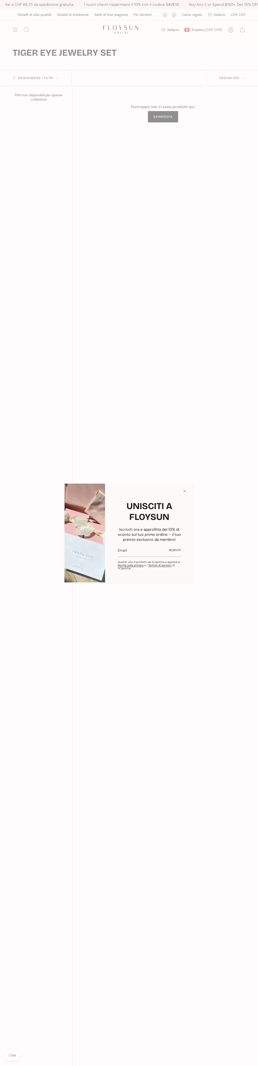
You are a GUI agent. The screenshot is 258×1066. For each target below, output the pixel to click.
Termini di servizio (160, 565)
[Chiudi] (184, 491)
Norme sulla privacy (131, 565)
